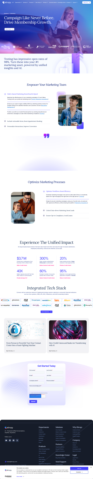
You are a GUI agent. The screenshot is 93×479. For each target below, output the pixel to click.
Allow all (79, 468)
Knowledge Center (62, 2)
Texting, (33, 99)
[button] (15, 148)
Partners (45, 2)
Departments (18, 2)
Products (31, 2)
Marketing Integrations (42, 99)
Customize (78, 472)
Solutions (25, 2)
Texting (42, 113)
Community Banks (53, 2)
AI (12, 2)
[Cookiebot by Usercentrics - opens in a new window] (8, 476)
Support (74, 2)
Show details (19, 476)
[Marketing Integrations (81, 202)
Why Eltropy (38, 2)
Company (68, 2)
